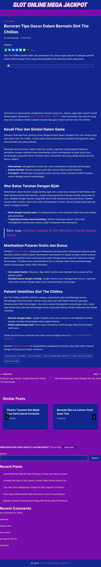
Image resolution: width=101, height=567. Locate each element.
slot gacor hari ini (8, 539)
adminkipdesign (12, 38)
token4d (4, 519)
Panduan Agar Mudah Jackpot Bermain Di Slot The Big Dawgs (23, 378)
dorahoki (4, 545)
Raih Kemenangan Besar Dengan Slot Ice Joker (78, 376)
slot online (5, 532)
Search (3, 454)
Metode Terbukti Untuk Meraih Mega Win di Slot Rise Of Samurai (35, 500)
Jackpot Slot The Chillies (15, 356)
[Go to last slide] (7, 417)
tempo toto (5, 526)
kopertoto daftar (21, 346)
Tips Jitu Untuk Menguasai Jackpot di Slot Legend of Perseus (33, 487)
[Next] (94, 417)
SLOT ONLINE (9, 21)
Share (33, 50)
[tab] (45, 431)
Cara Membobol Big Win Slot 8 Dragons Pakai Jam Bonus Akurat (35, 474)
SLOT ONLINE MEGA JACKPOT (45, 116)
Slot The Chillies (12, 361)
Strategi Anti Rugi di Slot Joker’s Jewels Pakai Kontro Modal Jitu (34, 480)
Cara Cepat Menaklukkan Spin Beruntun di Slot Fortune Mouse (34, 494)
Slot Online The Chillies (82, 356)
